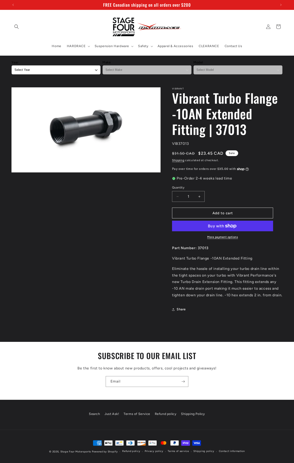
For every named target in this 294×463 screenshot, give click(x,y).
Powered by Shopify (105, 451)
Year (14, 62)
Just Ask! (112, 414)
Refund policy (166, 414)
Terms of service (178, 451)
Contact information (232, 451)
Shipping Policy (193, 414)
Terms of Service (137, 414)
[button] (16, 27)
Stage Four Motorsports (75, 451)
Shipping (178, 160)
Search (94, 414)
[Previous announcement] (13, 4)
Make (106, 62)
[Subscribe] (183, 381)
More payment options (222, 237)
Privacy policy (154, 451)
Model (198, 62)
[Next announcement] (281, 4)
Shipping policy (203, 451)
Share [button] (181, 309)
